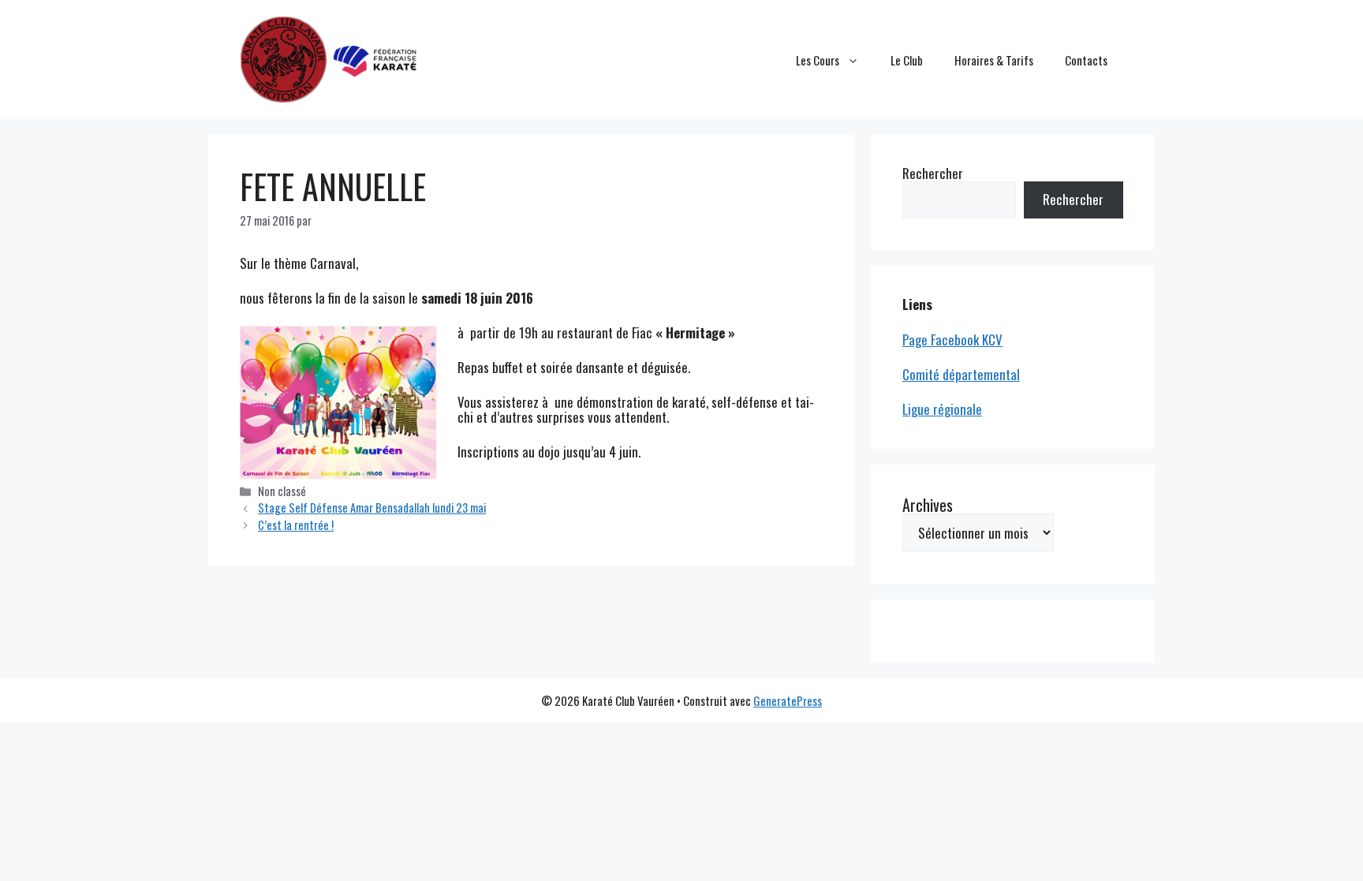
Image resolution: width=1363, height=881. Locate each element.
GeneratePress (787, 700)
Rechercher (932, 173)
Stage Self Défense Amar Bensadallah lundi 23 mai (372, 507)
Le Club (907, 60)
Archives (927, 504)
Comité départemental (961, 374)
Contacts (1086, 60)
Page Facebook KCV (952, 339)
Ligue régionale (942, 409)
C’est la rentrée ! (296, 525)
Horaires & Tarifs (993, 60)
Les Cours (817, 60)
